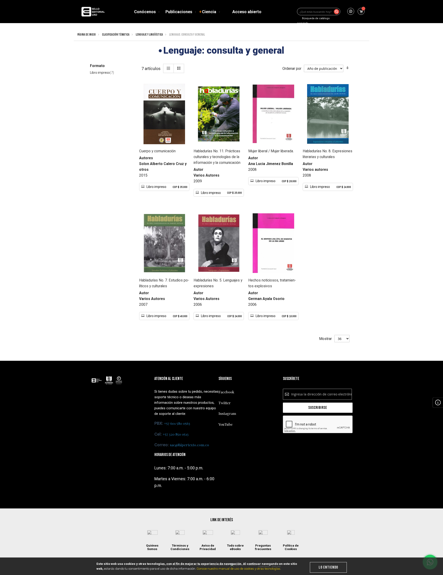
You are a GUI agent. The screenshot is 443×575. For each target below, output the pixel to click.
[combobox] (318, 11)
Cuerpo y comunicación (157, 151)
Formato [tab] (97, 66)
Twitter (225, 402)
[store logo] (93, 12)
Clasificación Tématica (115, 35)
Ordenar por (291, 68)
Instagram (227, 413)
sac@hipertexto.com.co (189, 444)
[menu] (198, 11)
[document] (221, 566)
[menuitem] (145, 12)
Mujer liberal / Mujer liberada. (271, 151)
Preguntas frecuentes (263, 547)
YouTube (226, 424)
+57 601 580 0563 (177, 423)
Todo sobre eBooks (235, 547)
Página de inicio (86, 35)
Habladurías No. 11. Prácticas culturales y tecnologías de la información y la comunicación (217, 157)
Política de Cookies (291, 547)
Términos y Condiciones (180, 547)
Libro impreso (105, 73)
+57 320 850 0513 (176, 434)
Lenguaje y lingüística (149, 35)
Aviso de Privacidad (208, 547)
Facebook (226, 391)
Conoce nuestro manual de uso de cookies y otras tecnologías (238, 568)
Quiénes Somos (152, 547)
